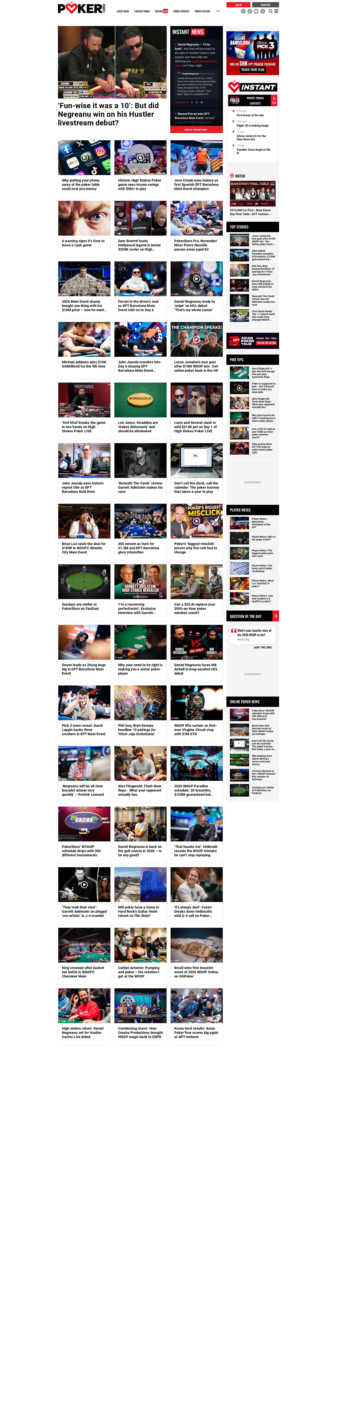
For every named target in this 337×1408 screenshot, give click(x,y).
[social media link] (243, 11)
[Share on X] (192, 102)
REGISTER (265, 4)
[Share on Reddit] (202, 102)
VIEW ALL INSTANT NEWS (196, 129)
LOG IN (238, 4)
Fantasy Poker (142, 11)
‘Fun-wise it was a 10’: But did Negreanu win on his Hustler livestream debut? (108, 114)
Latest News (123, 11)
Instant (161, 11)
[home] (81, 8)
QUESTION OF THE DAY (245, 616)
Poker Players (202, 11)
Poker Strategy (181, 11)
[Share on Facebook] (197, 102)
